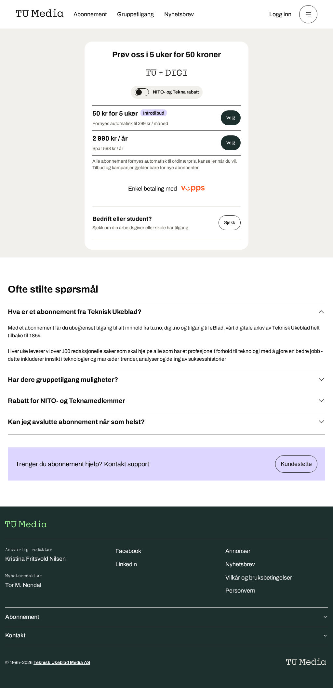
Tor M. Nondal (23, 585)
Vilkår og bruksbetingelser (258, 577)
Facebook (128, 551)
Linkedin (126, 564)
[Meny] (308, 14)
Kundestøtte (296, 464)
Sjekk (229, 222)
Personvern (240, 590)
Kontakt (15, 635)
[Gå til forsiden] (26, 524)
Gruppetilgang (135, 14)
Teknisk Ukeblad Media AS (61, 662)
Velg (230, 117)
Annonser (237, 551)
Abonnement (90, 14)
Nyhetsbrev (179, 14)
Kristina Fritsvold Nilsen (35, 559)
